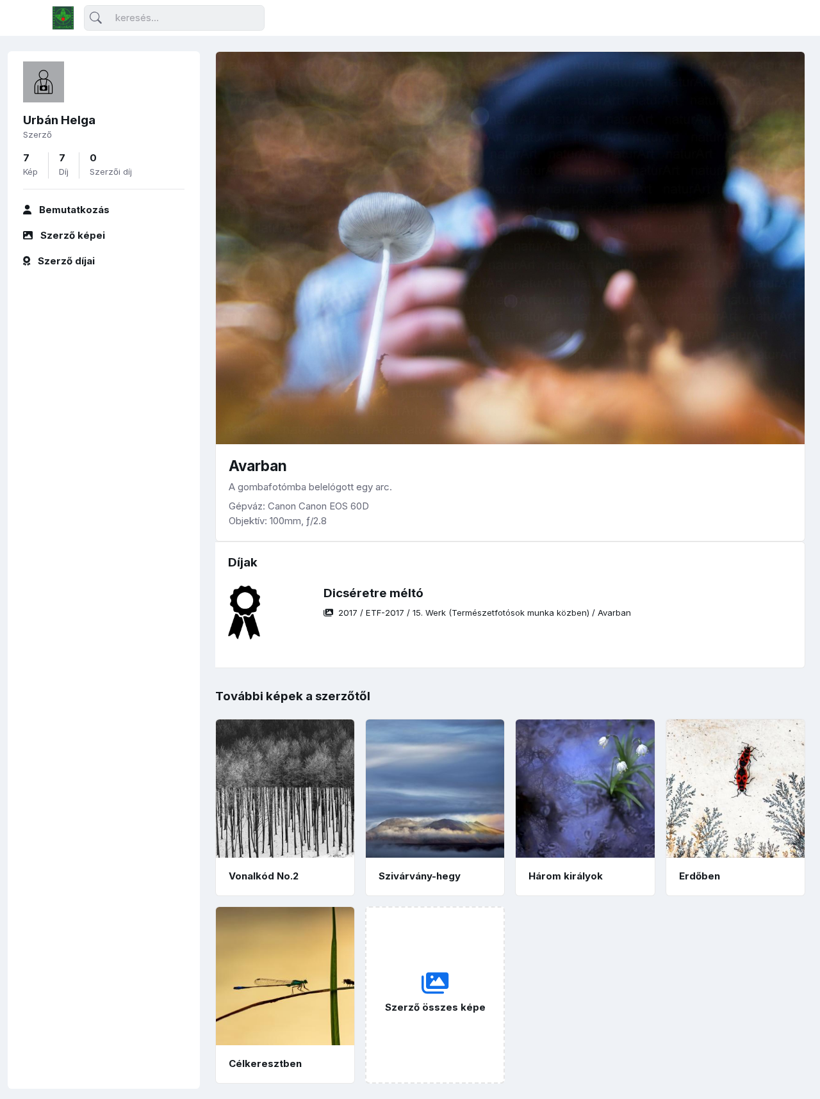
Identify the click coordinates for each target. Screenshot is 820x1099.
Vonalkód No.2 (264, 876)
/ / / (484, 612)
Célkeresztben (265, 1063)
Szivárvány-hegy (420, 876)
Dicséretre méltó (373, 593)
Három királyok (566, 876)
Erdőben (699, 876)
